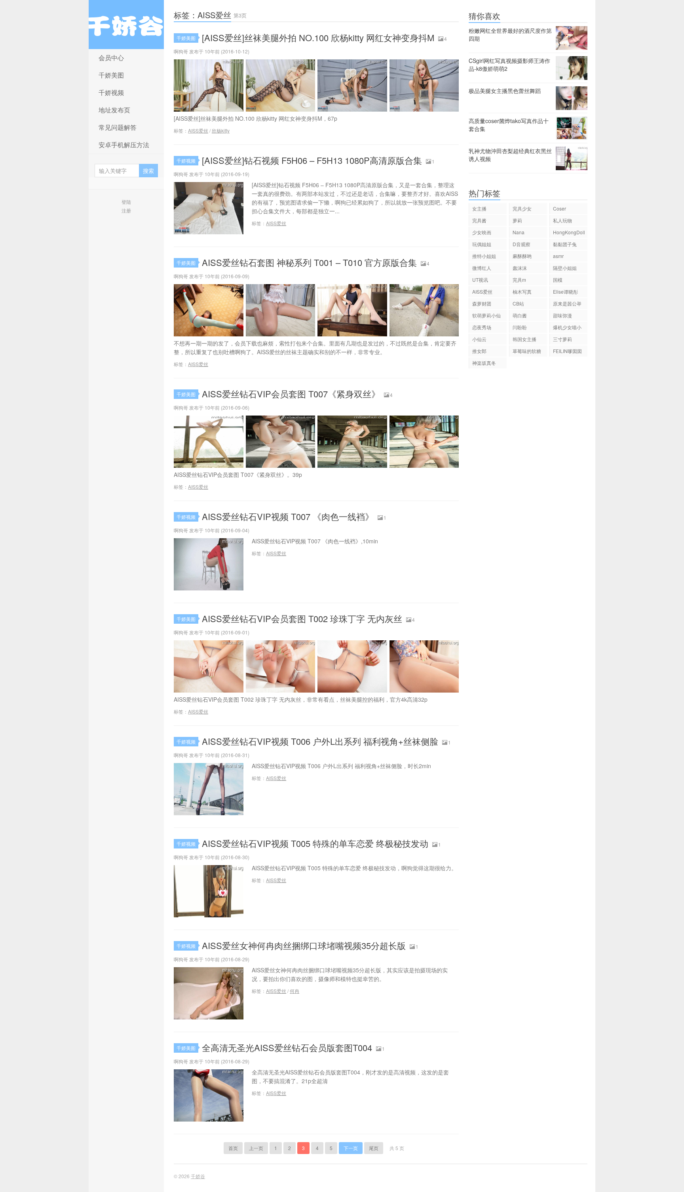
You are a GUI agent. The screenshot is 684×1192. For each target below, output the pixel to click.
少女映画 (481, 232)
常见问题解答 (118, 127)
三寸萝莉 (562, 339)
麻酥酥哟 (522, 255)
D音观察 (521, 244)
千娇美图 (111, 75)
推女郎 (479, 350)
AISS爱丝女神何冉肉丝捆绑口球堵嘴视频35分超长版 (304, 945)
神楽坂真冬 (484, 362)
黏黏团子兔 (565, 244)
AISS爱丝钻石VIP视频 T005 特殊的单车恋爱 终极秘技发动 (315, 843)
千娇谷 (126, 24)
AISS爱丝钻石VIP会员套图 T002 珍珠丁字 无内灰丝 (302, 618)
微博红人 (481, 267)
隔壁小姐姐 (565, 267)
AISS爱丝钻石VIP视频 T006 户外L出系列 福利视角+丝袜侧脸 (320, 741)
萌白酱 (520, 315)
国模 (557, 279)
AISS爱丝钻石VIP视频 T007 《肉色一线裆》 (288, 516)
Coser (559, 208)
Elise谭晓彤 (565, 291)
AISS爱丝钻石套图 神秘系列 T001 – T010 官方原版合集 (309, 262)
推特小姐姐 (484, 255)
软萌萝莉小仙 (486, 315)
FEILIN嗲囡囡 (567, 350)
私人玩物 (562, 220)
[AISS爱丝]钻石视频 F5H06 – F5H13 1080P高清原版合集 (312, 160)
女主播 (479, 208)
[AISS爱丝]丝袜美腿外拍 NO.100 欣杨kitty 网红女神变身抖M (318, 37)
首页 (233, 1148)
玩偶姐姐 (481, 244)
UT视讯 (480, 279)
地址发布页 (114, 109)
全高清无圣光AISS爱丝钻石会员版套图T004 (287, 1047)
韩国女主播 (524, 339)
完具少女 (522, 208)
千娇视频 (111, 92)
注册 (126, 210)
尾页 (373, 1148)
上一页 (256, 1148)
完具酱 (479, 220)
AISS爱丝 (198, 130)
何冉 (294, 990)
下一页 (351, 1148)
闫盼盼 (520, 327)
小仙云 (479, 339)
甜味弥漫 (562, 315)
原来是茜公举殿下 (567, 304)
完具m (519, 279)
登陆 (126, 201)
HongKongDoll (569, 232)
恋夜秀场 (481, 327)
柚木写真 (522, 291)
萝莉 (517, 220)
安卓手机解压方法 (124, 144)
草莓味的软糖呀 (527, 352)
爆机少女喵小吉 (567, 328)
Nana (518, 232)
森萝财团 (481, 303)
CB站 (518, 303)
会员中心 (111, 57)
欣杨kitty (221, 130)
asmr (558, 255)
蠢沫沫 (520, 267)
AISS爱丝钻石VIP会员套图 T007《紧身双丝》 (291, 393)
